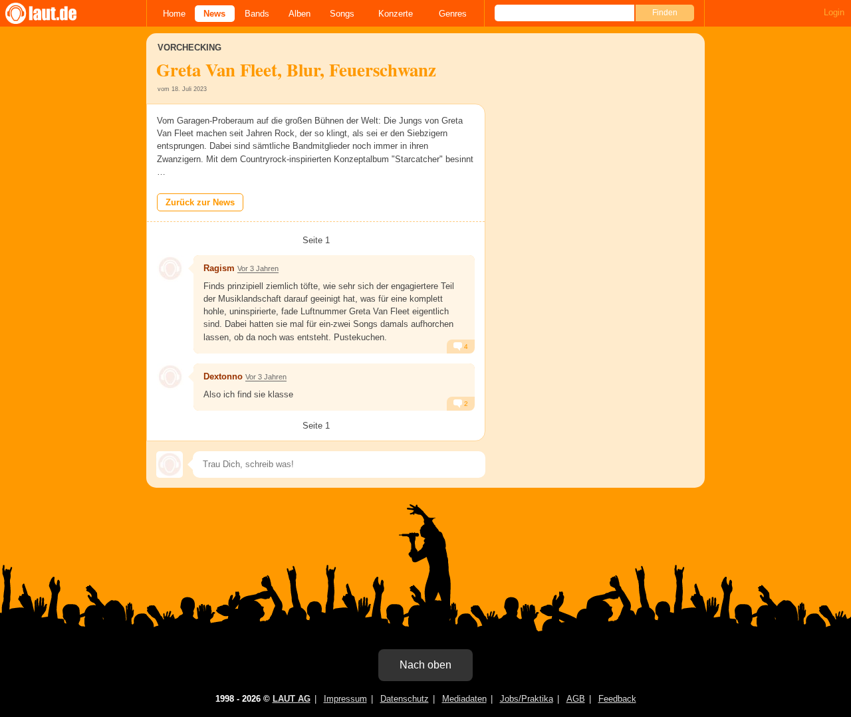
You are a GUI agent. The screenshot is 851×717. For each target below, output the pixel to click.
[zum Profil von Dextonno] (170, 376)
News (214, 14)
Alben (299, 14)
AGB (575, 699)
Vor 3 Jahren (258, 268)
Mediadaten (464, 699)
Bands (257, 14)
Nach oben (425, 664)
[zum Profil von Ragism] (170, 268)
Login (834, 12)
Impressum (345, 699)
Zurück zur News (200, 202)
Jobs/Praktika (526, 699)
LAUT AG (291, 699)
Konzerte (395, 14)
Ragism (219, 268)
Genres (453, 14)
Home (174, 14)
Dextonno (223, 376)
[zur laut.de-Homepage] (53, 13)
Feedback (617, 699)
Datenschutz (404, 699)
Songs (342, 14)
